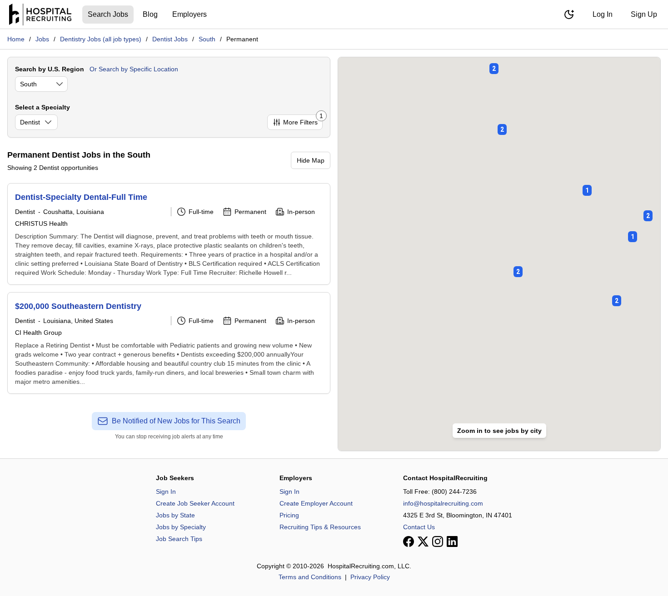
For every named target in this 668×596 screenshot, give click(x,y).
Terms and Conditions (310, 577)
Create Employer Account (316, 503)
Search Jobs (108, 14)
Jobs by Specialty (181, 527)
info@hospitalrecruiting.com (443, 503)
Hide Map (310, 160)
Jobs (42, 39)
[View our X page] (423, 541)
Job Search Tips (179, 538)
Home (16, 39)
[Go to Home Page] (40, 14)
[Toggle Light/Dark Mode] (569, 14)
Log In (603, 14)
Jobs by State (175, 515)
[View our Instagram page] (437, 541)
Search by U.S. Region (49, 69)
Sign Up (644, 14)
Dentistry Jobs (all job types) (100, 39)
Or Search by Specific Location (134, 69)
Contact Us (419, 527)
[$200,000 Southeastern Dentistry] (169, 343)
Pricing (289, 515)
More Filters (303, 120)
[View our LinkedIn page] (452, 541)
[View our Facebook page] (408, 541)
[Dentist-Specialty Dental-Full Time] (169, 234)
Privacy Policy (370, 577)
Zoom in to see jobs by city (499, 430)
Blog (150, 14)
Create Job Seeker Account (195, 503)
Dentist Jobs (170, 39)
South (207, 39)
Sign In (166, 491)
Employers (189, 14)
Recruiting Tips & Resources (320, 527)
